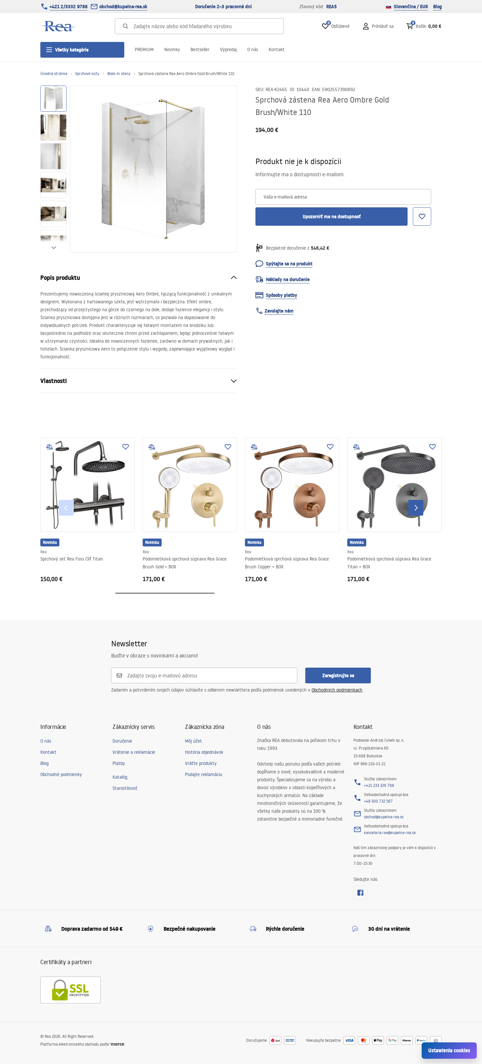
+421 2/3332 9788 (69, 6)
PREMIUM (144, 49)
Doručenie (122, 741)
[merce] (117, 1044)
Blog (437, 6)
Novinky (172, 49)
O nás (252, 49)
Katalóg (119, 777)
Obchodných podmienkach (336, 690)
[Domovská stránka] (58, 26)
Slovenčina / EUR (411, 6)
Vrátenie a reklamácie (133, 752)
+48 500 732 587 (378, 801)
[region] (53, 169)
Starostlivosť (124, 788)
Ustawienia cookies (449, 1050)
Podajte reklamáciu (203, 774)
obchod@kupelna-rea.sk (123, 6)
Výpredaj (228, 49)
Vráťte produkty (201, 763)
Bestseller (200, 49)
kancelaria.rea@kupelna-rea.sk (390, 832)
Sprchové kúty (87, 73)
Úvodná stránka (53, 73)
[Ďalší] (415, 508)
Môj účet (193, 741)
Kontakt (277, 49)
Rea (43, 551)
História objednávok (204, 752)
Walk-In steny (119, 73)
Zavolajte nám (279, 311)
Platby (118, 763)
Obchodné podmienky (61, 774)
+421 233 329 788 (379, 785)
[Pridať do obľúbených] (125, 446)
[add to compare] (49, 446)
